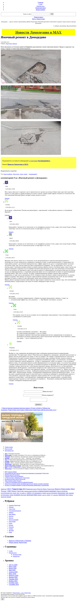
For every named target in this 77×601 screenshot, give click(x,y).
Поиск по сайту (27, 14)
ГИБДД (9, 489)
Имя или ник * (48, 391)
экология (3, 497)
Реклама (11, 525)
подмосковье (5, 495)
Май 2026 (12, 570)
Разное (10, 523)
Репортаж (11, 527)
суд (52, 495)
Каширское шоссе (31, 489)
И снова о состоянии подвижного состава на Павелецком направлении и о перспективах (27, 485)
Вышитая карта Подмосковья (12, 474)
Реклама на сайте (17, 554)
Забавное (11, 512)
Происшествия (40, 8)
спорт (48, 495)
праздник (23, 495)
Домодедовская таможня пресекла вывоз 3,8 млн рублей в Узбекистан (26, 408)
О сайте (40, 4)
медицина (54, 493)
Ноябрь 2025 (13, 581)
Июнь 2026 (12, 568)
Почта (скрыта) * (48, 395)
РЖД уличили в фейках (11, 471)
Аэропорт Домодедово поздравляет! (14, 476)
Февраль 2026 (13, 575)
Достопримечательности (15, 510)
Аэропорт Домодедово (14, 505)
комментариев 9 (33, 174)
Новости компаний (13, 519)
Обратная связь (40, 6)
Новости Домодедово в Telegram (20, 540)
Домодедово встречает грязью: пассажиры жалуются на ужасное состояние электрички (27, 483)
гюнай (14, 493)
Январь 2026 (13, 577)
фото (67, 495)
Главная (40, 2)
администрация (43, 491)
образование (61, 493)
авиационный (28, 491)
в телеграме (39, 161)
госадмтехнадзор (6, 493)
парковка (71, 493)
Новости (15, 43)
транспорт (61, 495)
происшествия (31, 495)
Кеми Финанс (12, 514)
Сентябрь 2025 (14, 584)
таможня (55, 495)
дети (17, 493)
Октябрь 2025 (13, 583)
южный (9, 497)
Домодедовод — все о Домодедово (22, 593)
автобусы (35, 491)
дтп (33, 493)
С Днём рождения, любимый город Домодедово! (17, 477)
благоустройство (8, 174)
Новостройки (40, 9)
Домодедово (9, 43)
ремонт (25, 174)
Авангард (4, 489)
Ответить (7, 198)
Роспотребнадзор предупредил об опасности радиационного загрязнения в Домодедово (27, 473)
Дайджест (11, 507)
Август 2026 (13, 565)
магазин (48, 493)
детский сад (23, 493)
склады (44, 495)
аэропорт (52, 491)
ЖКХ (24, 489)
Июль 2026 (12, 566)
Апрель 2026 (13, 572)
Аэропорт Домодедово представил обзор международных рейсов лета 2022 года (28, 410)
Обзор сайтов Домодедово (18, 542)
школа (71, 495)
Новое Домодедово (48, 489)
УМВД (9, 491)
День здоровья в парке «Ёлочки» (13, 480)
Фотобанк (11, 530)
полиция (17, 495)
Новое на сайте (8, 449)
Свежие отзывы (9, 447)
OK (3, 599)
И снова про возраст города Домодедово (15, 479)
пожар (11, 495)
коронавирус (38, 493)
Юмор (10, 532)
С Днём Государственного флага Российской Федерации (19, 482)
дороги (21, 174)
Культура (40, 489)
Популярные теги (9, 450)
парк (67, 493)
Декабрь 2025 (13, 579)
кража (44, 493)
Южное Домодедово (18, 491)
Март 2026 (12, 574)
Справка (11, 528)
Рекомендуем (16, 556)
